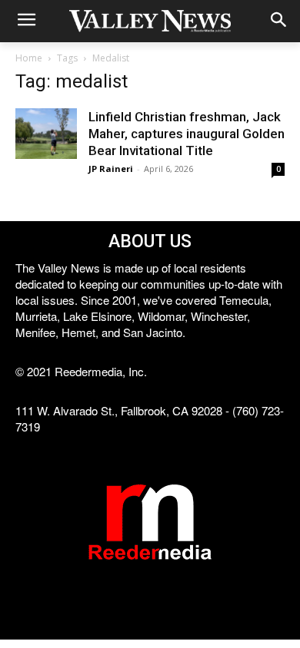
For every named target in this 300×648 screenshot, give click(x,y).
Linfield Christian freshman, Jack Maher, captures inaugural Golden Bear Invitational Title (186, 133)
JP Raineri (110, 168)
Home (28, 57)
